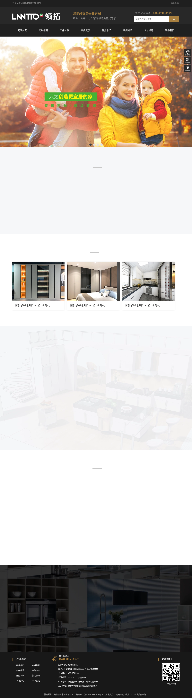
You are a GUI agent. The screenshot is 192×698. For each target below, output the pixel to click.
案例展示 (36, 670)
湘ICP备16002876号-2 (93, 695)
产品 (18, 670)
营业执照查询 (140, 695)
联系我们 (175, 3)
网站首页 (20, 665)
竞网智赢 (120, 695)
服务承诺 (20, 676)
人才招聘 (20, 681)
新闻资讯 (36, 676)
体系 (22, 670)
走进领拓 (36, 665)
